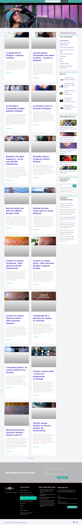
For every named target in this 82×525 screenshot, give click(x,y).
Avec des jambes (64, 63)
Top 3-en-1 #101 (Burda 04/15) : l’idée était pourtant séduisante (68, 151)
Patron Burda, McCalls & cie (67, 47)
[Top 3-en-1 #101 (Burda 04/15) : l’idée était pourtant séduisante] (68, 146)
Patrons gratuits (24, 490)
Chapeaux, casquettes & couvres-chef (26, 513)
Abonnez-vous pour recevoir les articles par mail (29, 1)
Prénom (45, 471)
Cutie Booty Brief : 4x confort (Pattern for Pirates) (16, 370)
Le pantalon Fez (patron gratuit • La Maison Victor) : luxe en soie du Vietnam (67, 139)
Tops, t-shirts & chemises (66, 54)
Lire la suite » (9, 72)
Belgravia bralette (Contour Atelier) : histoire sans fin (15, 432)
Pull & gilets (23, 503)
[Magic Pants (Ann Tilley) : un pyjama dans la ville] (68, 158)
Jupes (61, 61)
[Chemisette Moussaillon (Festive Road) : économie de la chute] (68, 123)
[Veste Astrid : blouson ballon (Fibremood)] (68, 168)
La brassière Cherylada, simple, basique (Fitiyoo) (15, 108)
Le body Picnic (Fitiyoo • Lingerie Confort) (15, 55)
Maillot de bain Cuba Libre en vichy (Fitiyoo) (43, 210)
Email (45, 466)
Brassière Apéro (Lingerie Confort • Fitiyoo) (42, 159)
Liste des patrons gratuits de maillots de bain (69, 85)
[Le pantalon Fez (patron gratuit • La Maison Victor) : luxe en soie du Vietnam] (68, 134)
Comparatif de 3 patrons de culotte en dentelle (42, 318)
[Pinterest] (74, 522)
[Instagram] (77, 522)
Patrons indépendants (25, 492)
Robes (61, 58)
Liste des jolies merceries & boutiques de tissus (69, 99)
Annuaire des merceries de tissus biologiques (69, 107)
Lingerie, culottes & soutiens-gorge (27, 498)
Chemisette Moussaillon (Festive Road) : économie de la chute (68, 128)
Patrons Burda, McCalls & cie (27, 495)
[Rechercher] (74, 185)
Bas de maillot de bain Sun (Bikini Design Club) (15, 210)
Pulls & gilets (63, 56)
